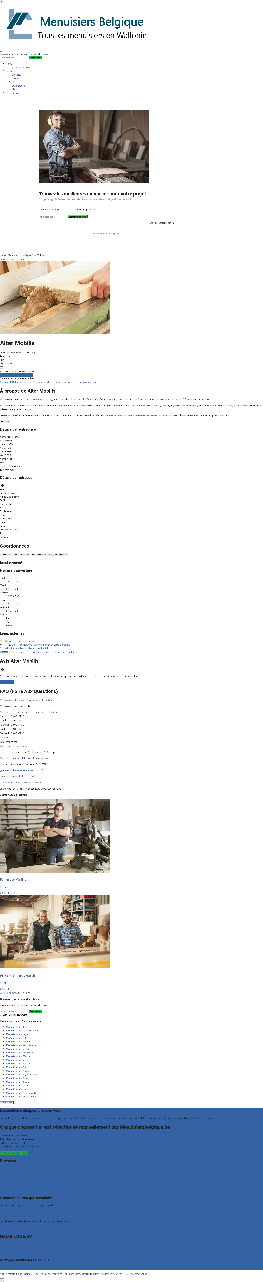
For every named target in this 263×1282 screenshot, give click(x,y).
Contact (4, 1252)
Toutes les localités (9, 1190)
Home (9, 64)
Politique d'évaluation (136, 1274)
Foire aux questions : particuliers (16, 1245)
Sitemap (27, 1274)
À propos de (6, 382)
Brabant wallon (7, 1187)
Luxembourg (18, 86)
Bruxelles (16, 75)
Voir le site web (39, 555)
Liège (2, 1176)
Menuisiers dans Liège (19, 255)
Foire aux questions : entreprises (16, 1249)
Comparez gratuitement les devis (16, 375)
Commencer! (35, 1011)
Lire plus (5, 421)
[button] (28, 700)
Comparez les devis (77, 217)
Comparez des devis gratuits (14, 1153)
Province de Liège (82, 400)
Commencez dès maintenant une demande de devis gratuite (136, 415)
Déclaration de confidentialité (47, 1274)
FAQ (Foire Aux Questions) (85, 382)
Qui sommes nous (21, 67)
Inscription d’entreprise (11, 1215)
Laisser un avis (7, 682)
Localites (10, 71)
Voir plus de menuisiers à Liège (15, 993)
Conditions (68, 1274)
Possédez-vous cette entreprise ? (16, 259)
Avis (70, 382)
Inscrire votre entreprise (113, 1274)
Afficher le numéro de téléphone (15, 555)
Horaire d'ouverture (58, 382)
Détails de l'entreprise (23, 382)
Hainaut (16, 78)
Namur (15, 89)
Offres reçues (7, 1212)
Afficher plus (6, 1103)
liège (14, 82)
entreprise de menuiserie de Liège (37, 400)
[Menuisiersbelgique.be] (77, 47)
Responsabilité (82, 1274)
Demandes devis (14, 93)
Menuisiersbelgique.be (11, 1274)
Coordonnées (41, 382)
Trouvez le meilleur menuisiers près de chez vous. (24, 54)
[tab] (131, 700)
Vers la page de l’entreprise (106, 233)
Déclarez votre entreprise (12, 1228)
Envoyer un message (57, 555)
